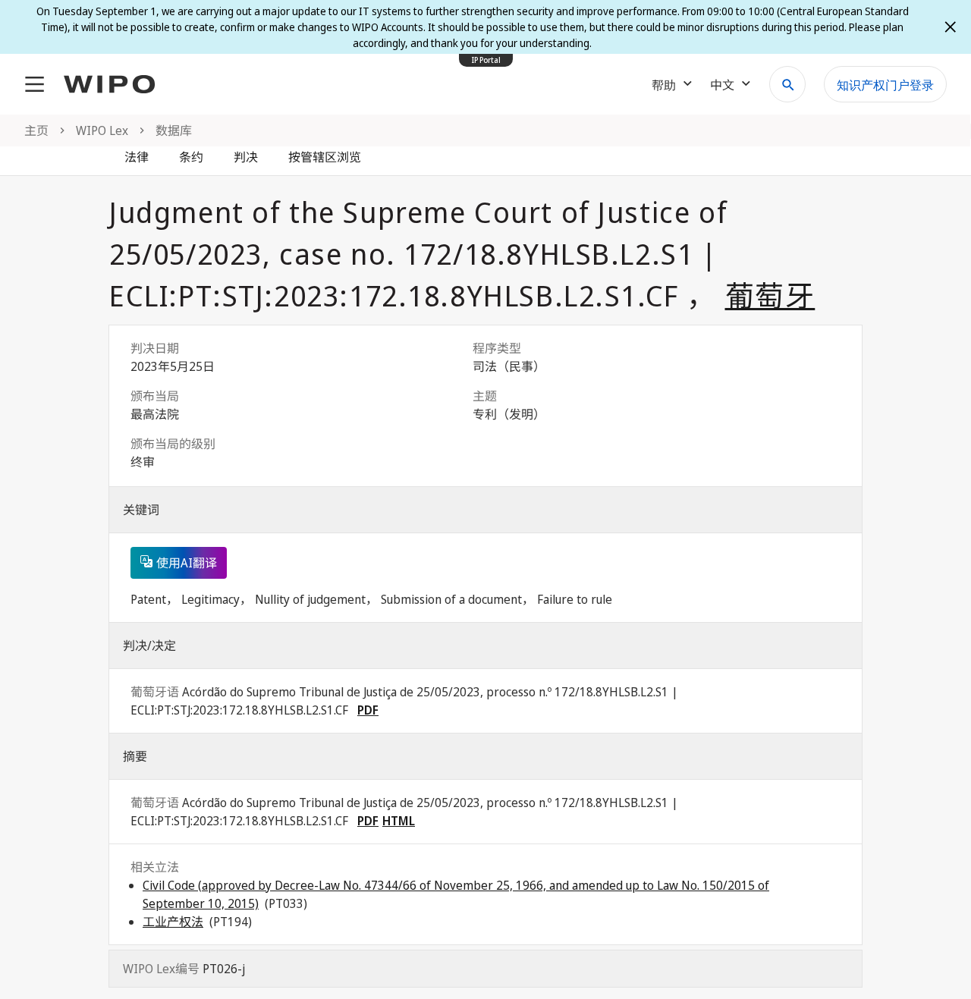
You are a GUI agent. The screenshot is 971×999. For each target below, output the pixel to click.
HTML (398, 820)
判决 (246, 157)
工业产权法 (173, 921)
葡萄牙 (770, 295)
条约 (191, 157)
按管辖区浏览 (324, 157)
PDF (368, 710)
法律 (136, 157)
